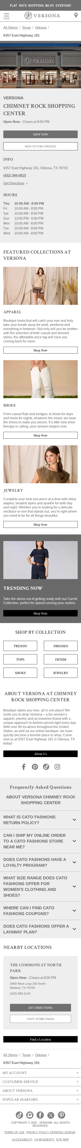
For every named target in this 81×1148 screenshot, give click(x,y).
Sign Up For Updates (40, 146)
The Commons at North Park (35, 968)
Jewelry (60, 673)
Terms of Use (14, 1132)
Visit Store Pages (40, 1019)
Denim (60, 659)
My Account (14, 1073)
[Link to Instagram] (57, 767)
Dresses (61, 646)
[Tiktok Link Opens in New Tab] (19, 1115)
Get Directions (13, 183)
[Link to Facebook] (24, 767)
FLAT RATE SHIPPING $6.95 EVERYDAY (40, 5)
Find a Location (40, 1039)
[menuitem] (76, 15)
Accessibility (22, 1139)
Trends (20, 646)
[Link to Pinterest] (35, 767)
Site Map (62, 1139)
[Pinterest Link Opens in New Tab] (61, 1115)
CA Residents (44, 1139)
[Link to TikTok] (46, 767)
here (52, 42)
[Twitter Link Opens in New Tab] (51, 1115)
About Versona (17, 1090)
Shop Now (40, 134)
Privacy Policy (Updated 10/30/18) (50, 1132)
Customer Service (20, 1082)
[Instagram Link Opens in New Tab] (29, 1115)
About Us (40, 753)
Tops (20, 659)
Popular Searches (20, 1099)
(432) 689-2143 (20, 993)
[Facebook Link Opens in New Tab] (40, 1115)
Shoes (20, 673)
